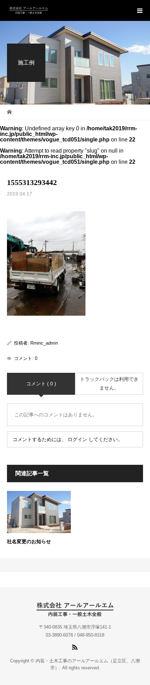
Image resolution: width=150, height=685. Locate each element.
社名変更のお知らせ (29, 541)
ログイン (77, 439)
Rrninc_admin (44, 343)
